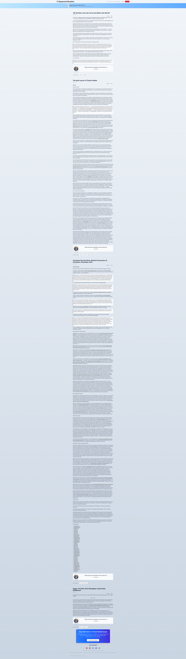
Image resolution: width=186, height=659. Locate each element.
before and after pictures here (78, 362)
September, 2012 (77, 555)
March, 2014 (76, 534)
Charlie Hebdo (95, 121)
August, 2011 (76, 570)
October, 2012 (76, 553)
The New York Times (101, 222)
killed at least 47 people (84, 404)
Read (108, 16)
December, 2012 (77, 551)
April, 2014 (76, 533)
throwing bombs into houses (81, 411)
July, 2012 (75, 557)
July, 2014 (75, 529)
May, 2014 (76, 531)
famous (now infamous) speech (101, 166)
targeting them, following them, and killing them (99, 463)
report (102, 282)
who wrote (96, 315)
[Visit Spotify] (99, 648)
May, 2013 (76, 545)
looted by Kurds (90, 466)
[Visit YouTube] (87, 648)
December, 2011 (77, 565)
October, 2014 (76, 526)
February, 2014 (76, 535)
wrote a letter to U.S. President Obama (103, 295)
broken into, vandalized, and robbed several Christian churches (97, 349)
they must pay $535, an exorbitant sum (83, 494)
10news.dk (95, 446)
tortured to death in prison (102, 418)
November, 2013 (77, 538)
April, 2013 (76, 547)
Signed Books (118, 1)
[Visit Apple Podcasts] (96, 648)
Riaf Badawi (90, 176)
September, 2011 (77, 569)
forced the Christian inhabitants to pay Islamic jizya (99, 605)
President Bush (102, 161)
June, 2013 (76, 544)
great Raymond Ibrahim (95, 100)
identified (88, 129)
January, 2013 (76, 550)
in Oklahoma (86, 306)
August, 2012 (76, 556)
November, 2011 (77, 566)
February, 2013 (76, 549)
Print (86, 74)
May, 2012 (76, 559)
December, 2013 (77, 537)
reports (97, 235)
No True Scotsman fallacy (93, 127)
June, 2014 (76, 530)
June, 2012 (76, 558)
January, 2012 (76, 564)
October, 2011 (76, 567)
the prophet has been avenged (102, 138)
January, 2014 (76, 536)
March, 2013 (76, 548)
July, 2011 (75, 571)
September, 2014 (77, 527)
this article (104, 34)
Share (82, 74)
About (111, 1)
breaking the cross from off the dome (94, 361)
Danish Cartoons (108, 132)
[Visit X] (90, 648)
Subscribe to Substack (93, 640)
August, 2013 (76, 542)
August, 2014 (76, 528)
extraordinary (93, 99)
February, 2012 (76, 563)
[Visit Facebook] (93, 648)
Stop (111, 16)
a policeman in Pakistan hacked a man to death (101, 292)
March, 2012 (76, 562)
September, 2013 (77, 541)
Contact (122, 1)
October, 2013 (76, 540)
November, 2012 (77, 552)
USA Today (78, 152)
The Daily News (86, 221)
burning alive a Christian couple (90, 270)
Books (114, 1)
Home (108, 1)
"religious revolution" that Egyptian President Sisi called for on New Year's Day (92, 17)
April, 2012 (76, 560)
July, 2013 (75, 543)
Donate (128, 1)
